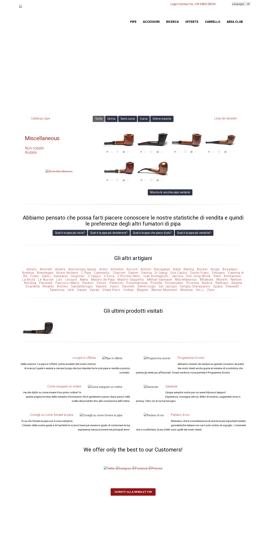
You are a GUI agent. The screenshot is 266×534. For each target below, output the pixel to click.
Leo (59, 279)
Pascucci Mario (67, 283)
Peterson (116, 283)
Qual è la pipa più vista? (70, 233)
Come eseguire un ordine (64, 386)
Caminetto (102, 273)
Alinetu (31, 269)
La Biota (28, 279)
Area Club (235, 22)
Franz (34, 276)
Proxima (192, 283)
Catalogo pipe (40, 118)
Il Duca (109, 276)
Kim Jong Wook (198, 276)
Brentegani (45, 273)
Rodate (31, 152)
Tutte (98, 118)
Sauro (114, 286)
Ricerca (172, 22)
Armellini (117, 269)
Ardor (103, 269)
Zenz (211, 290)
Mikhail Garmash (159, 279)
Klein (217, 276)
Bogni (215, 269)
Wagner (142, 290)
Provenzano (174, 283)
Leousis (71, 279)
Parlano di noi (180, 415)
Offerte (191, 22)
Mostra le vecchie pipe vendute (170, 192)
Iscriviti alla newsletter (133, 491)
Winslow (186, 290)
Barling (189, 269)
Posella (156, 283)
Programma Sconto (191, 358)
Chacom (119, 273)
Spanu (218, 286)
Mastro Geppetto (131, 279)
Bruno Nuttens (67, 273)
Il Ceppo (94, 276)
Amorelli (46, 269)
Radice (207, 283)
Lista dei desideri (225, 118)
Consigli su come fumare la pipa (51, 415)
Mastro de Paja (103, 279)
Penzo (102, 283)
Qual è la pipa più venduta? (194, 233)
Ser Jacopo (168, 286)
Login (174, 4)
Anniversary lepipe (82, 269)
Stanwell (232, 286)
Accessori (151, 22)
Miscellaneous (42, 138)
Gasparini (61, 276)
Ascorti (132, 269)
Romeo (62, 286)
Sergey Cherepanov (195, 286)
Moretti (222, 279)
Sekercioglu (146, 286)
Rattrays (222, 283)
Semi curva (128, 118)
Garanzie (171, 386)
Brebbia (28, 273)
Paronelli (46, 283)
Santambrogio (82, 286)
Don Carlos (178, 273)
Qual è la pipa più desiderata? (109, 233)
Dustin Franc (199, 273)
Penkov (88, 283)
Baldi (177, 269)
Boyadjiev (230, 269)
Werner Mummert (164, 290)
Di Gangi (161, 273)
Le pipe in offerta (84, 358)
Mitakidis (207, 279)
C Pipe (86, 273)
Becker (202, 269)
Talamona (57, 290)
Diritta (111, 118)
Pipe (133, 22)
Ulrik (71, 290)
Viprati (95, 290)
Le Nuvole (46, 279)
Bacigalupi (162, 269)
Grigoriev (78, 276)
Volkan (128, 290)
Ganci (46, 276)
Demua (146, 273)
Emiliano (218, 273)
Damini (133, 273)
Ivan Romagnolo (156, 276)
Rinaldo (48, 286)
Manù (84, 279)
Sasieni (101, 286)
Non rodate (34, 148)
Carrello (212, 22)
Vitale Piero (111, 290)
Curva (143, 118)
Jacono (177, 276)
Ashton (146, 269)
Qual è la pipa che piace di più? (152, 233)
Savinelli (128, 286)
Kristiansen (232, 276)
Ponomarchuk (137, 283)
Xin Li (200, 290)
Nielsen (236, 279)
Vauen (82, 290)
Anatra (60, 269)
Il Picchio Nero (128, 276)
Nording (30, 283)
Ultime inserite (162, 118)
